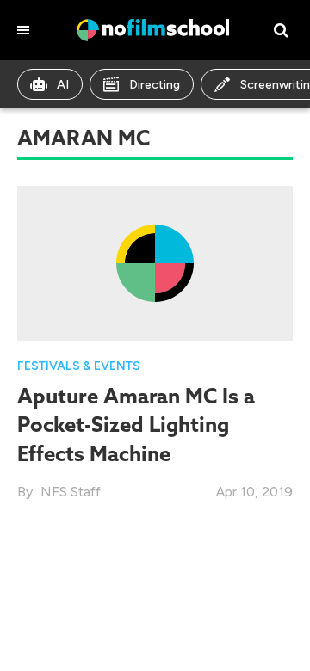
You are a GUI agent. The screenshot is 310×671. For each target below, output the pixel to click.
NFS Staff (70, 491)
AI (63, 84)
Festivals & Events (78, 366)
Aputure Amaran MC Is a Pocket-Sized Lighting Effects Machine (136, 424)
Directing (154, 84)
